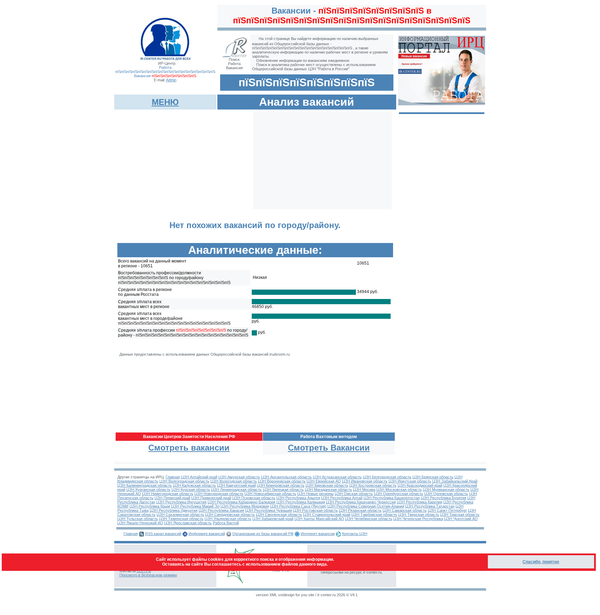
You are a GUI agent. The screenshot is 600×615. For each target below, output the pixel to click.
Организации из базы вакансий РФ (262, 534)
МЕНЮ (165, 102)
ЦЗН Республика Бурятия (443, 498)
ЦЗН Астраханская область (337, 477)
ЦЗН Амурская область (239, 477)
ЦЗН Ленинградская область (236, 489)
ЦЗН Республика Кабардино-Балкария (241, 502)
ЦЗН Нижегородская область (167, 494)
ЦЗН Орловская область (446, 494)
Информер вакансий (207, 534)
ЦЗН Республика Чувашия (268, 510)
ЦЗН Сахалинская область (180, 514)
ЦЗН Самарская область (405, 510)
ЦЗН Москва (364, 489)
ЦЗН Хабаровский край (272, 519)
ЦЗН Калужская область (194, 485)
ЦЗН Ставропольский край (326, 514)
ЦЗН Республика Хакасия (221, 510)
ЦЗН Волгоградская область (184, 481)
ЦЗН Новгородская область (218, 494)
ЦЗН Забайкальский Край (454, 481)
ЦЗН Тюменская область (181, 519)
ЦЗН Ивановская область (365, 481)
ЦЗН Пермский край (172, 498)
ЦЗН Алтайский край (199, 477)
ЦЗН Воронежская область (282, 481)
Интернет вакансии (318, 534)
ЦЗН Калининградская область (144, 485)
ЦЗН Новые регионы (315, 494)
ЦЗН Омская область (354, 494)
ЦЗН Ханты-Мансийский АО (319, 519)
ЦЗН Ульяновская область (228, 519)
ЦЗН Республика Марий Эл (195, 506)
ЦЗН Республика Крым (150, 506)
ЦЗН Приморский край (211, 498)
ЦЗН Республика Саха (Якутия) (298, 506)
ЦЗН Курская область (191, 489)
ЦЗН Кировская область (327, 485)
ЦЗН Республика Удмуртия (174, 510)
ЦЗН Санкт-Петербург (447, 510)
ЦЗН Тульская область (137, 519)
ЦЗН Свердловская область (230, 514)
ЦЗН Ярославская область (188, 523)
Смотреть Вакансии (329, 447)
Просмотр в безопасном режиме (148, 575)
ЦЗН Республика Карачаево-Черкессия (361, 502)
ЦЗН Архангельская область (286, 477)
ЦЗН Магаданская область (328, 489)
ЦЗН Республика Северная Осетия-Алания (365, 506)
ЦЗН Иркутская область (410, 481)
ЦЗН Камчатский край (236, 485)
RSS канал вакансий (163, 534)
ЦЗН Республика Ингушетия (181, 502)
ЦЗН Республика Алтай (341, 498)
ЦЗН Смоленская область (279, 514)
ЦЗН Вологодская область (233, 481)
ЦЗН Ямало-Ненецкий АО (140, 523)
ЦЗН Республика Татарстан (430, 506)
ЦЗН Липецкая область (283, 489)
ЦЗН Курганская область (148, 489)
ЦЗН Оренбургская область (398, 494)
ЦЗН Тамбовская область (374, 514)
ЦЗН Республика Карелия (419, 502)
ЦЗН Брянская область (432, 477)
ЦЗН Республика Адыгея (298, 498)
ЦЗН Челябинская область (368, 519)
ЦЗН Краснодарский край (420, 485)
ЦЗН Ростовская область (315, 510)
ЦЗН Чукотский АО (461, 519)
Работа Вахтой (226, 523)
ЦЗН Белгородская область (387, 477)
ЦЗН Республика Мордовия (244, 506)
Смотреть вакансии (189, 447)
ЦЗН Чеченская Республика (418, 519)
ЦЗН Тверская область (418, 514)
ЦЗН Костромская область (373, 485)
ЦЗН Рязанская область (360, 510)
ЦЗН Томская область (460, 514)
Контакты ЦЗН (354, 534)
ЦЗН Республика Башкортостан (392, 498)
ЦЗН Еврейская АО (324, 481)
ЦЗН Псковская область (253, 498)
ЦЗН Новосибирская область (270, 494)
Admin (171, 80)
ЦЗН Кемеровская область (281, 485)
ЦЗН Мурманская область (446, 489)
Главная (173, 477)
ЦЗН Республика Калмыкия (300, 502)
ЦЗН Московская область (399, 489)
